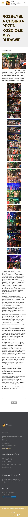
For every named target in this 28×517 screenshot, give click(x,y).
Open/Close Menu (3, 3)
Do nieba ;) (13, 512)
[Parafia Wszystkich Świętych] (14, 3)
